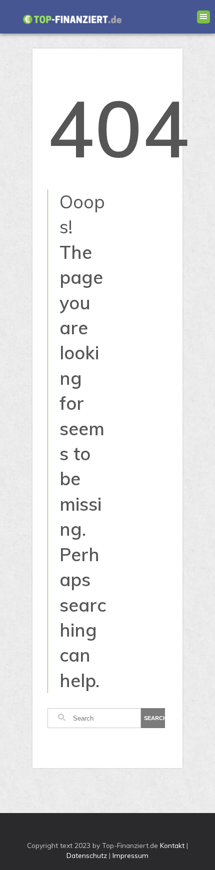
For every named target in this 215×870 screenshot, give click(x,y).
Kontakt (172, 845)
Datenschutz (86, 855)
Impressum (130, 855)
